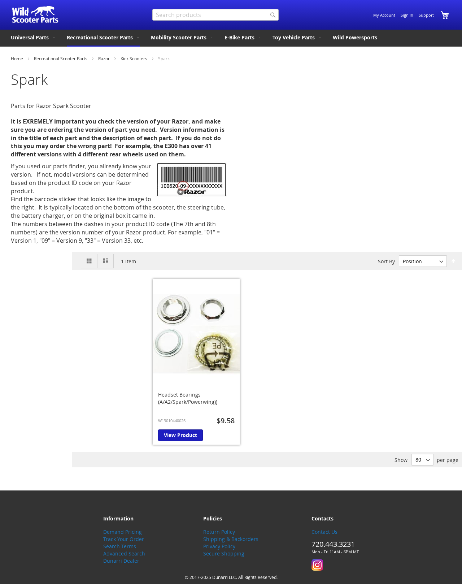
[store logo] (35, 14)
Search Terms (119, 546)
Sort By (386, 261)
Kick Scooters (134, 58)
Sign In (407, 15)
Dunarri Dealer (121, 560)
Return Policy (219, 531)
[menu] (231, 38)
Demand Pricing (122, 531)
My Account (384, 15)
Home (17, 58)
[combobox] (215, 15)
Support (426, 15)
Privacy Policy (219, 546)
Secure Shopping (223, 553)
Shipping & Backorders (230, 539)
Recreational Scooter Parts (61, 58)
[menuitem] (33, 38)
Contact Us (324, 531)
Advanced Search (124, 553)
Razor (104, 58)
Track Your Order (123, 539)
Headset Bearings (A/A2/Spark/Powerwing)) (187, 398)
